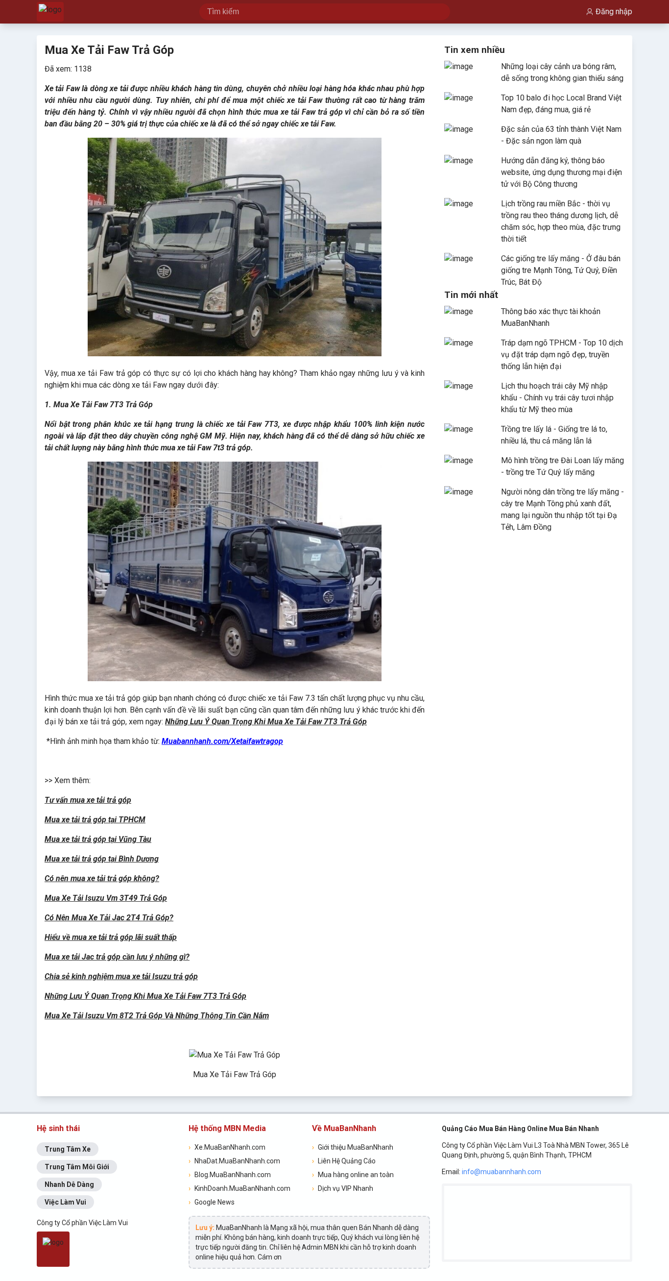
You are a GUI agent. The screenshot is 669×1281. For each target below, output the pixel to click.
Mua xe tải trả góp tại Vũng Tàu (98, 839)
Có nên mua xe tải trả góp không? (102, 878)
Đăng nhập (614, 11)
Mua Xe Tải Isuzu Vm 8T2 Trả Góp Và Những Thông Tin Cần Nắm (157, 1015)
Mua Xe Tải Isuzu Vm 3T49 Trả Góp (106, 898)
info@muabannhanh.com (501, 1172)
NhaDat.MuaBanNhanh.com (234, 1161)
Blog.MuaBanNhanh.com (230, 1175)
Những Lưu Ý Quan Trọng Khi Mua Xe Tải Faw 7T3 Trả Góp (266, 721)
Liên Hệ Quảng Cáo (344, 1161)
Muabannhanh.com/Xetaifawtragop (222, 741)
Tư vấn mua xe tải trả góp (88, 800)
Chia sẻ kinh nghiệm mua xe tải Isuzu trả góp (121, 976)
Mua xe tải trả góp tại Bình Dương (102, 858)
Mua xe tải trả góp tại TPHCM (95, 819)
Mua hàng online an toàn (353, 1175)
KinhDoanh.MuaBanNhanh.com (239, 1188)
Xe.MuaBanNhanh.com (227, 1147)
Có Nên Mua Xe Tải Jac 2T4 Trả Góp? (109, 917)
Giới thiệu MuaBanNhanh (352, 1147)
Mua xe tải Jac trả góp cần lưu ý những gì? (117, 956)
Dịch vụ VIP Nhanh (342, 1188)
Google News (212, 1202)
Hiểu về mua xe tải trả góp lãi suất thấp (111, 937)
